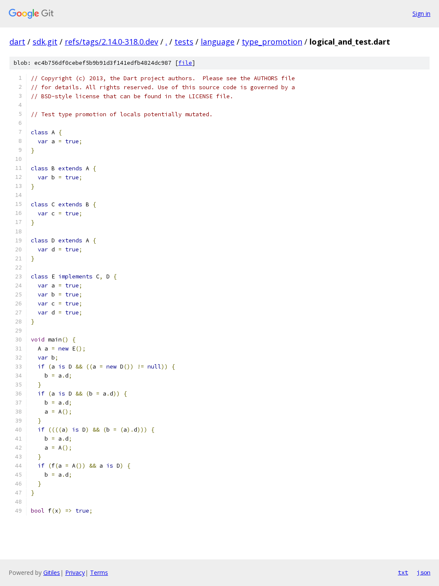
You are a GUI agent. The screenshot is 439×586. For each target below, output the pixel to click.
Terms (99, 572)
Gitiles (51, 572)
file (185, 62)
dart (17, 41)
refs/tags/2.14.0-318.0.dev (111, 41)
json (423, 572)
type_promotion (272, 41)
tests (183, 41)
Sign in (421, 13)
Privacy (75, 572)
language (218, 41)
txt (403, 572)
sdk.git (45, 41)
